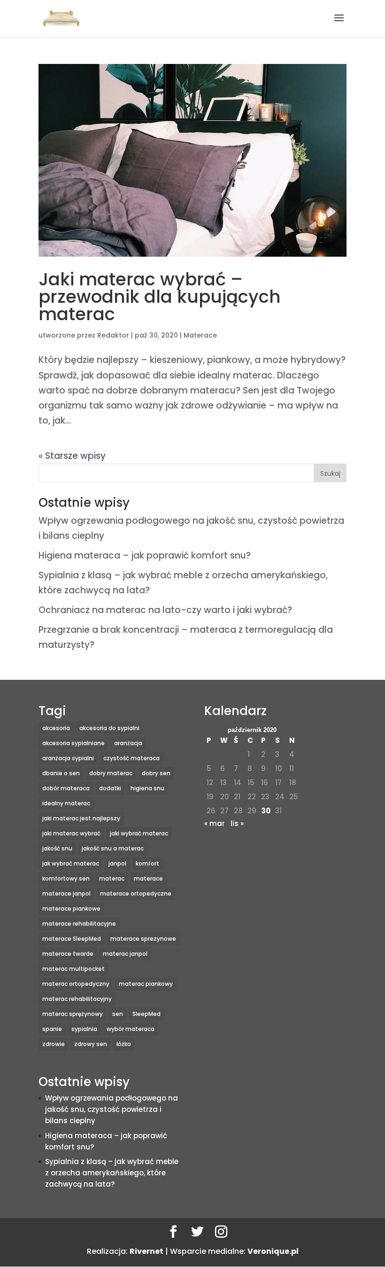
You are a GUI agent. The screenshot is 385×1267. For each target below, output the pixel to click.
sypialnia (84, 1029)
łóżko (123, 1044)
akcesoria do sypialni (109, 728)
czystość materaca (131, 758)
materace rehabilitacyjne (79, 924)
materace (148, 878)
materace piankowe (71, 909)
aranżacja (128, 743)
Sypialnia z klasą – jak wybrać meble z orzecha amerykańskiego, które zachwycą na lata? (111, 1173)
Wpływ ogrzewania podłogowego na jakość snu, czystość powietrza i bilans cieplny (111, 1109)
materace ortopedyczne (135, 893)
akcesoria (56, 728)
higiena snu (147, 788)
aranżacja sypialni (68, 758)
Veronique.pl (273, 1251)
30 (265, 811)
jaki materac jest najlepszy (81, 818)
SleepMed (146, 1014)
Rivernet (146, 1251)
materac (111, 878)
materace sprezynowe (143, 939)
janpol (117, 863)
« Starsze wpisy (72, 455)
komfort (147, 863)
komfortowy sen (66, 878)
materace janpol (66, 893)
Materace (200, 335)
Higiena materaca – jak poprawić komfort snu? (144, 555)
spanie (52, 1029)
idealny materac (66, 803)
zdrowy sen (90, 1044)
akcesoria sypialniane (73, 743)
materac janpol (125, 954)
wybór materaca (130, 1029)
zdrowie (53, 1044)
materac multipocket (73, 969)
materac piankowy (146, 984)
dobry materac (110, 773)
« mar (214, 823)
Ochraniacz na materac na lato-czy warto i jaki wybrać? (165, 610)
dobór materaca (66, 788)
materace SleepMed (71, 939)
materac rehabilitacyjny (77, 999)
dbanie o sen (61, 773)
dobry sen (156, 773)
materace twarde (67, 954)
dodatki (110, 788)
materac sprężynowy (72, 1014)
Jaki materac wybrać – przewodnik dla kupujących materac (159, 296)
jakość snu (57, 848)
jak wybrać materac (70, 863)
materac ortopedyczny (75, 984)
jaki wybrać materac (139, 833)
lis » (237, 823)
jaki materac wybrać (71, 833)
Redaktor (113, 335)
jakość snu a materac (113, 848)
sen (117, 1014)
